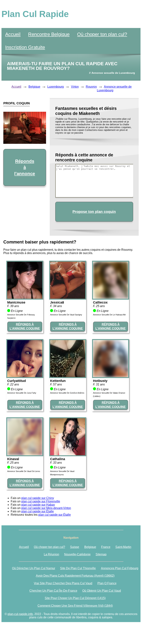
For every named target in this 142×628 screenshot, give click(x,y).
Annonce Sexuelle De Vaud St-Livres (23, 471)
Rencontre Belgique (49, 34)
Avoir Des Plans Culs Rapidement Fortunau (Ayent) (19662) (75, 575)
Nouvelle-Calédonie (77, 554)
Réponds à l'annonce (24, 167)
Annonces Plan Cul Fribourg (119, 568)
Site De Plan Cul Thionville (78, 568)
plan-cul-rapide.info (20, 614)
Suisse (74, 547)
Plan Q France (106, 583)
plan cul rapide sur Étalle (37, 511)
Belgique (34, 86)
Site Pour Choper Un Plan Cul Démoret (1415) (75, 598)
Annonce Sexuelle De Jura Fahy (21, 393)
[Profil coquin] (24, 297)
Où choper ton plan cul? (102, 34)
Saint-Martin (123, 547)
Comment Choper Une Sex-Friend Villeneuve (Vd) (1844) (75, 605)
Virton (75, 86)
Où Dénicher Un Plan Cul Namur (33, 568)
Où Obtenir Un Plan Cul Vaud (101, 590)
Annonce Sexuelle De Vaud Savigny (66, 315)
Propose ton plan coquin (94, 212)
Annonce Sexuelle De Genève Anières (67, 393)
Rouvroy (91, 86)
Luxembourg (55, 86)
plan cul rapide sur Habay (38, 504)
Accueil (13, 34)
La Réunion (51, 554)
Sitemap (101, 554)
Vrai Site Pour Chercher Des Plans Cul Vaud (63, 583)
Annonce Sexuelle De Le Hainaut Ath (109, 315)
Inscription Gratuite (25, 47)
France (105, 547)
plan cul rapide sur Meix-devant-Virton (46, 508)
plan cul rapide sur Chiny (37, 498)
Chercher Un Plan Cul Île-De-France (53, 590)
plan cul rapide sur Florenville (40, 501)
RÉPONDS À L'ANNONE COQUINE (25, 326)
